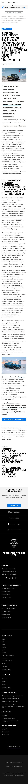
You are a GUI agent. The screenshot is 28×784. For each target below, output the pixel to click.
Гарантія (4, 715)
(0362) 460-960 (6, 597)
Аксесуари (5, 734)
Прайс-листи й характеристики (12, 696)
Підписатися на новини (14, 12)
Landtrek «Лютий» (8, 655)
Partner (4, 678)
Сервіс (4, 729)
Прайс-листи (6, 669)
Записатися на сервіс (9, 704)
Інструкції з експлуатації (10, 721)
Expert (4, 681)
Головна (4, 16)
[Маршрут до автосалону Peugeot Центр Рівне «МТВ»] (3, 7)
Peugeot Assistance (8, 718)
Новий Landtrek (7, 660)
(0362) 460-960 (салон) (9, 571)
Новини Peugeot (12, 16)
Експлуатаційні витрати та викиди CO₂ (13, 707)
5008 (3, 650)
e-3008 (4, 647)
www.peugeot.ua (14, 747)
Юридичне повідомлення (14, 766)
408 (3, 642)
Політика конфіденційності (14, 762)
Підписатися (14, 505)
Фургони (6, 674)
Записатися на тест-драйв (10, 698)
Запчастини (6, 731)
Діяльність (21, 16)
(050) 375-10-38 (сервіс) (9, 574)
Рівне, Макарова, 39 (8, 568)
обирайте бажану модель (12, 407)
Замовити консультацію (10, 701)
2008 (3, 639)
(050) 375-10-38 (6, 617)
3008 (3, 644)
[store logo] (14, 2)
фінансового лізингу (12, 104)
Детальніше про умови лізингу (14, 419)
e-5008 (4, 652)
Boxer (4, 684)
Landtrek (5, 658)
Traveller (4, 666)
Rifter (3, 663)
